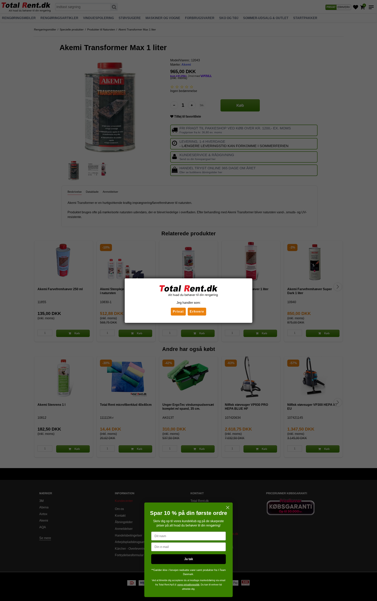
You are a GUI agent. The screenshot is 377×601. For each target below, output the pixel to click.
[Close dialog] (227, 507)
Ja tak (188, 559)
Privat (178, 311)
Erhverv (197, 311)
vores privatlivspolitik (188, 584)
